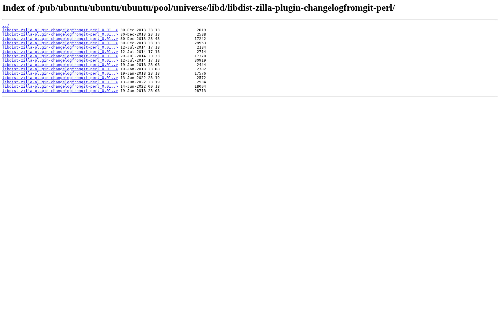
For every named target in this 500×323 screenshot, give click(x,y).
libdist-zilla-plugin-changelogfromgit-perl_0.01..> (60, 30)
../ (5, 25)
